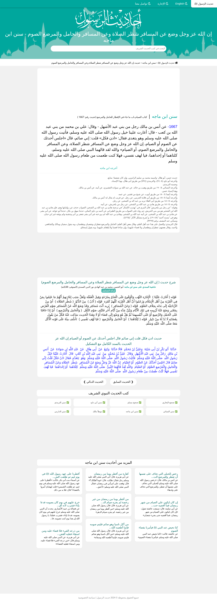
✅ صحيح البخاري (169, 402)
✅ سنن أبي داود (97, 402)
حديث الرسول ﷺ (204, 3)
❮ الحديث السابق (123, 381)
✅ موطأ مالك (99, 411)
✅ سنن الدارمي (61, 411)
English (180, 3)
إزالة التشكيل (108, 290)
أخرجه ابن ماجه (108, 168)
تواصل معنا (141, 3)
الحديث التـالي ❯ (93, 381)
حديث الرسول (103, 597)
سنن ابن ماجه (149, 63)
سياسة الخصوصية (86, 597)
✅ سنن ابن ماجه (133, 411)
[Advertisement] (108, 91)
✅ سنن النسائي (170, 411)
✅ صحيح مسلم (134, 402)
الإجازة (162, 3)
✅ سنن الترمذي (61, 402)
